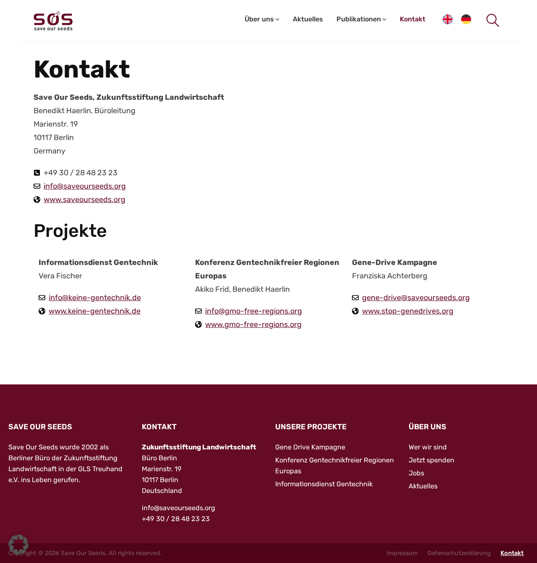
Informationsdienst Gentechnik (324, 484)
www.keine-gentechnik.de (95, 311)
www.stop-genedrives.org (408, 311)
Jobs (416, 473)
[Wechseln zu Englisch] (447, 21)
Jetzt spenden (431, 460)
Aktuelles (423, 486)
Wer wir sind (428, 447)
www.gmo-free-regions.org (253, 324)
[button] (18, 544)
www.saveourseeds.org (84, 199)
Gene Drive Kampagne (310, 447)
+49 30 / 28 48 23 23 (176, 519)
